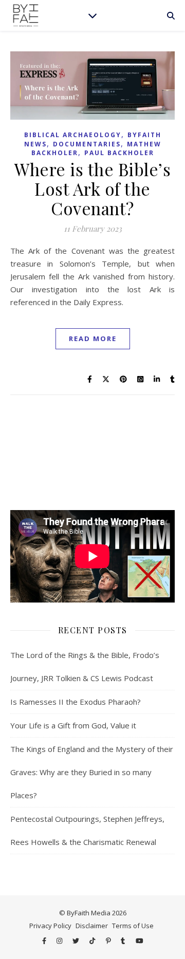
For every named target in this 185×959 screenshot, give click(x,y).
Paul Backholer (119, 152)
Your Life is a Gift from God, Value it (73, 725)
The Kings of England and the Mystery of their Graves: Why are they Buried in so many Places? (91, 772)
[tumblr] (123, 940)
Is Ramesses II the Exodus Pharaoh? (75, 702)
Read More (93, 338)
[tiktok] (93, 940)
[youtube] (139, 940)
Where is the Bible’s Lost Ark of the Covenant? (92, 188)
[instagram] (60, 940)
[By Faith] (25, 15)
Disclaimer (92, 925)
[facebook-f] (45, 940)
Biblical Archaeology (72, 134)
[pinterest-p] (109, 940)
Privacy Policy (50, 925)
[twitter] (76, 940)
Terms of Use (133, 925)
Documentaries (87, 144)
